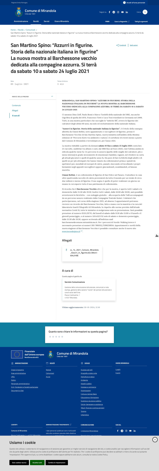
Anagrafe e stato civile (89, 373)
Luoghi (118, 369)
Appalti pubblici (86, 383)
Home (13, 29)
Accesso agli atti (86, 369)
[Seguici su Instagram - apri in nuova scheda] (117, 12)
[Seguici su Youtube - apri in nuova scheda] (121, 12)
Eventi (118, 373)
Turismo (83, 411)
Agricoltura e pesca (87, 376)
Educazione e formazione (90, 397)
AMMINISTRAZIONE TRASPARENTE (57, 425)
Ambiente (84, 380)
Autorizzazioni (86, 390)
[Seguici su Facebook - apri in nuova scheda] (108, 12)
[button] (145, 12)
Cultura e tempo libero (89, 394)
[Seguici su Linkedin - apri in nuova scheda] (126, 12)
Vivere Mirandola (122, 363)
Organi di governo (17, 369)
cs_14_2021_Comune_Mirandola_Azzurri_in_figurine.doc (84, 252)
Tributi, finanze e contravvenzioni (92, 408)
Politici (13, 380)
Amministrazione (21, 363)
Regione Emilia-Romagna (19, 2)
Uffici (13, 376)
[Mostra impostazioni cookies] (157, 236)
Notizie (48, 369)
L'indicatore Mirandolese (89, 431)
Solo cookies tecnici (19, 462)
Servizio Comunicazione (75, 282)
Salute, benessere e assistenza (92, 404)
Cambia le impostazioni (56, 462)
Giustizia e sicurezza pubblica (91, 401)
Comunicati (30, 29)
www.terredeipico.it (71, 231)
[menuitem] (21, 21)
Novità (20, 29)
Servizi (87, 363)
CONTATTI (14, 425)
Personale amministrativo (20, 383)
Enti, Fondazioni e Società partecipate (24, 387)
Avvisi (48, 376)
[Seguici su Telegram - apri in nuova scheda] (113, 12)
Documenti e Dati (17, 390)
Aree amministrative (18, 373)
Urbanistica (85, 414)
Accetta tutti (37, 462)
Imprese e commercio (88, 387)
